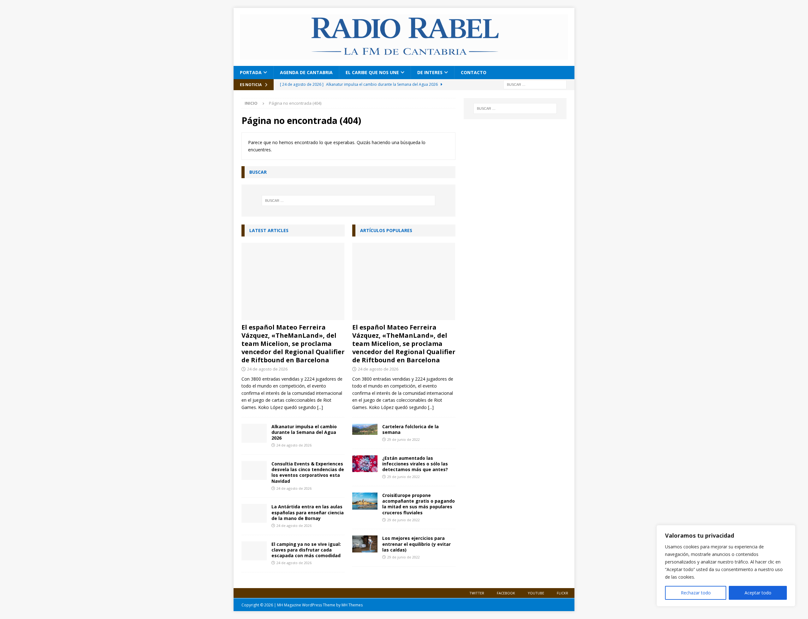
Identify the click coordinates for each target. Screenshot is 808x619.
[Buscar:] (535, 84)
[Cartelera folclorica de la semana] (364, 429)
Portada (251, 72)
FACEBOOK (506, 593)
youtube (536, 593)
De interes (430, 72)
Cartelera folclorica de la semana (410, 429)
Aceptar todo (758, 593)
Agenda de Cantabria (306, 72)
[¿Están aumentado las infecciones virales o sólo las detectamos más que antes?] (364, 463)
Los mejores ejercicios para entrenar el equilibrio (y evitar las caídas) (416, 543)
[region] (725, 565)
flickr (562, 593)
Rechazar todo (696, 593)
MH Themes (352, 605)
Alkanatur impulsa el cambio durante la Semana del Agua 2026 (304, 432)
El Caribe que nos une (372, 72)
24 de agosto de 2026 (267, 369)
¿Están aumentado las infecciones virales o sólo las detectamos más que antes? (415, 463)
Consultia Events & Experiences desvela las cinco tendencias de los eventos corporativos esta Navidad (307, 472)
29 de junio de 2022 (403, 439)
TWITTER (476, 593)
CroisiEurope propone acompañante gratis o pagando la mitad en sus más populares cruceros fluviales (418, 504)
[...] (320, 407)
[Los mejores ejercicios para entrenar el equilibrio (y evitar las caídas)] (364, 543)
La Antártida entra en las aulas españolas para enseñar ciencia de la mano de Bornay (307, 512)
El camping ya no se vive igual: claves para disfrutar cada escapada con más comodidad (306, 549)
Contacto (473, 72)
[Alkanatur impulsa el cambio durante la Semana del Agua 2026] (254, 433)
